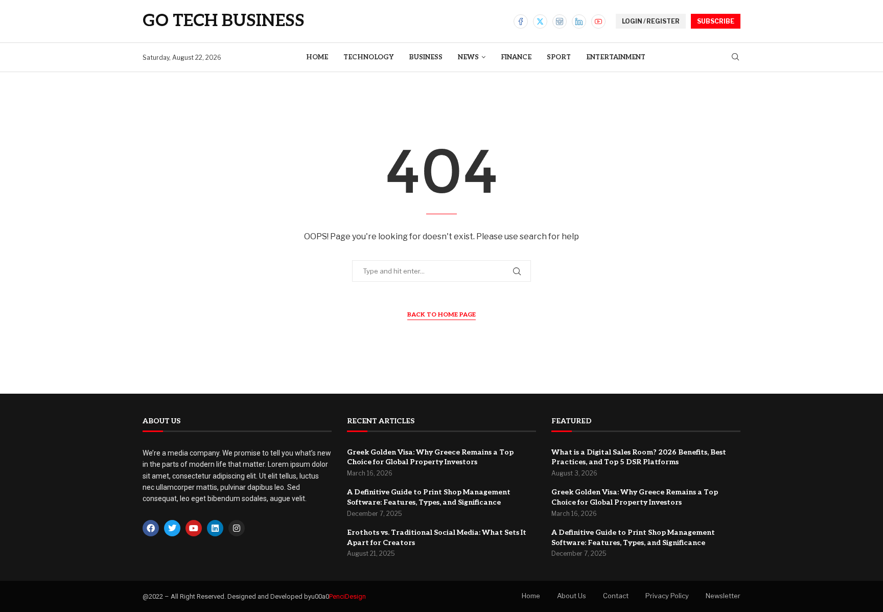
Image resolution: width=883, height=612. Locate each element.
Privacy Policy (667, 596)
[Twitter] (540, 21)
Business (426, 57)
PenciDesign (347, 596)
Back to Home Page (441, 315)
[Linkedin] (579, 21)
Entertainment (615, 57)
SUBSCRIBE (715, 21)
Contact (616, 596)
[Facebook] (521, 21)
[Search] (735, 57)
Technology (368, 57)
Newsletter (723, 596)
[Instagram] (559, 21)
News (468, 57)
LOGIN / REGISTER (651, 21)
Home (317, 57)
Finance (516, 57)
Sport (559, 57)
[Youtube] (598, 21)
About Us (571, 596)
